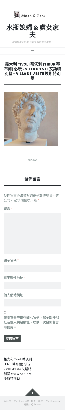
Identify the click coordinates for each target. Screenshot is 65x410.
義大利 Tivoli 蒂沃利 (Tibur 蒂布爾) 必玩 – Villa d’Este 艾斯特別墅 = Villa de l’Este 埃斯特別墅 (18, 369)
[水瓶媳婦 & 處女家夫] (32, 13)
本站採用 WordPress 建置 (16, 401)
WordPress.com (53, 401)
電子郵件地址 (14, 278)
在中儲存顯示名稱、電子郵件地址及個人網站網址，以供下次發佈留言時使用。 (31, 322)
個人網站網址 (13, 295)
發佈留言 (32, 159)
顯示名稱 (11, 260)
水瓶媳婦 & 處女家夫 (32, 31)
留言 (8, 209)
